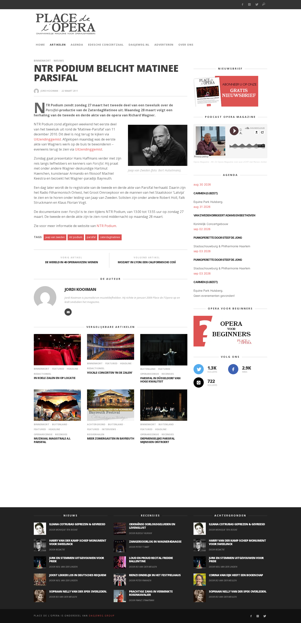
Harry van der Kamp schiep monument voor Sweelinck (77, 542)
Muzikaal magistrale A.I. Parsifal (52, 440)
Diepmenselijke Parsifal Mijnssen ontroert (157, 440)
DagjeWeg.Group (101, 615)
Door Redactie (57, 549)
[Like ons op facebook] (233, 369)
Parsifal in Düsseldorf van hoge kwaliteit (160, 379)
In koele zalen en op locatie (54, 378)
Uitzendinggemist (47, 139)
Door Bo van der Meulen (63, 596)
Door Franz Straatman (141, 600)
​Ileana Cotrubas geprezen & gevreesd (77, 524)
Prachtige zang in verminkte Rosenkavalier (151, 593)
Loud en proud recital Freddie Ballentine (151, 559)
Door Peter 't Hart (139, 546)
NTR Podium (106, 226)
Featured (58, 368)
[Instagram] (249, 5)
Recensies (168, 373)
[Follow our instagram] (199, 382)
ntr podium (75, 237)
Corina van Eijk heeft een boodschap (236, 575)
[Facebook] (242, 5)
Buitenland (147, 368)
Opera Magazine (201, 162)
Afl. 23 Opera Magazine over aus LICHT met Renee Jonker (239, 162)
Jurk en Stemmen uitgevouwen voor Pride (76, 559)
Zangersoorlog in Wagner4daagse (155, 541)
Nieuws (59, 60)
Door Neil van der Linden (63, 566)
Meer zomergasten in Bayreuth (110, 438)
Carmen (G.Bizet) (206, 193)
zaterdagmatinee (110, 237)
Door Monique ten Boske (63, 529)
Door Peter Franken (140, 580)
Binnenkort (42, 60)
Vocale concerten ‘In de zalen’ (109, 372)
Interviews (109, 429)
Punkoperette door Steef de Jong (218, 237)
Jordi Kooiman (49, 90)
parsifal (91, 237)
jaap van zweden (55, 237)
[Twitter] (257, 5)
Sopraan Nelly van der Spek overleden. (78, 591)
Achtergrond (96, 424)
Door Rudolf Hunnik (140, 533)
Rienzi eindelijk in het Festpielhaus (155, 575)
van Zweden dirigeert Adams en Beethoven (224, 215)
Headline (72, 368)
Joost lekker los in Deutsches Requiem (77, 575)
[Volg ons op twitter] (199, 369)
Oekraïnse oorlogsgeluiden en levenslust (152, 526)
